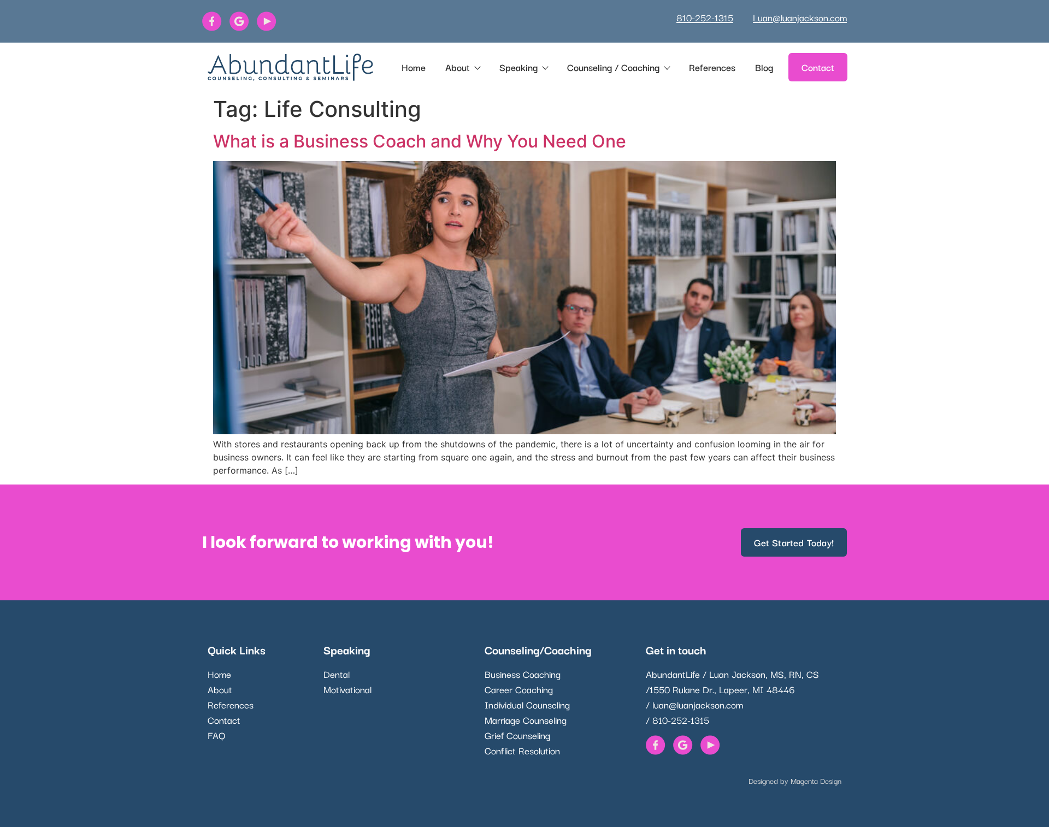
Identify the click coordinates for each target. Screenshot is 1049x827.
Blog (764, 67)
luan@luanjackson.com (697, 704)
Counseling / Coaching (613, 67)
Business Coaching (523, 673)
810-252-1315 (704, 17)
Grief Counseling (517, 735)
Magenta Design (816, 781)
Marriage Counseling (526, 719)
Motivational (347, 689)
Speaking (518, 67)
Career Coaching (519, 689)
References (712, 67)
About (457, 67)
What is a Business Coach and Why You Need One (419, 141)
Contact (224, 719)
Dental (336, 673)
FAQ (216, 735)
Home (414, 67)
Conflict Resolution (522, 750)
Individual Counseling (527, 704)
